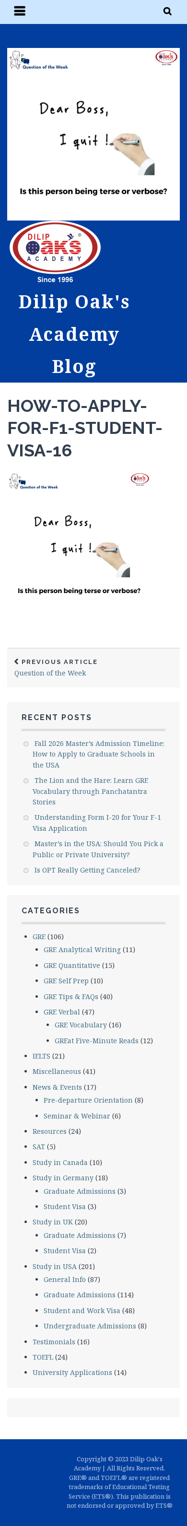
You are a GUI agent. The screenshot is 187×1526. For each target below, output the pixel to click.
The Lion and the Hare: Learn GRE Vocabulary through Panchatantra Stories (90, 791)
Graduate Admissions (80, 1191)
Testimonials (54, 1341)
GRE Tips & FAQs (71, 996)
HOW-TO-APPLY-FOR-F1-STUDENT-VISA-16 (85, 428)
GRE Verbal (62, 1011)
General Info (65, 1279)
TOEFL (43, 1357)
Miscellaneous (57, 1071)
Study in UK (53, 1221)
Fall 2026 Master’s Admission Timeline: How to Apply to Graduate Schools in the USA (98, 754)
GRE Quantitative (72, 965)
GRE (39, 936)
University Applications (72, 1372)
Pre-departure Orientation (88, 1100)
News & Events (57, 1087)
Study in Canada (60, 1162)
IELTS (41, 1055)
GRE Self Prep (66, 980)
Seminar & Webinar (77, 1115)
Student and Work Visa (82, 1310)
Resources (50, 1131)
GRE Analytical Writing (82, 949)
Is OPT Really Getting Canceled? (87, 869)
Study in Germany (63, 1177)
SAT (39, 1146)
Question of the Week (56, 668)
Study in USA (55, 1266)
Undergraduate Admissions (90, 1325)
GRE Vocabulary (81, 1024)
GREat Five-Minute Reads (97, 1040)
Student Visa (65, 1206)
